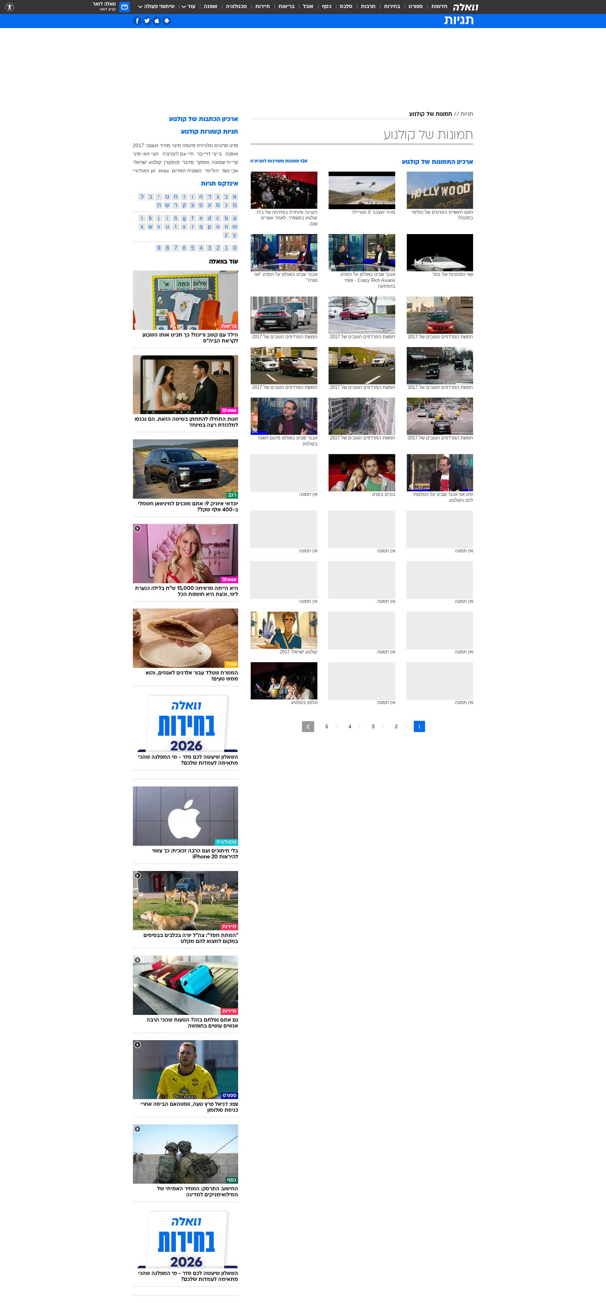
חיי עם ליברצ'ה (178, 154)
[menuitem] (435, 7)
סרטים (221, 145)
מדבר (188, 162)
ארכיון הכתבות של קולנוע (203, 119)
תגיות (466, 114)
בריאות (286, 6)
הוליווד (212, 170)
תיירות (262, 6)
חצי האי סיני (146, 154)
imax (164, 170)
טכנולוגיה (236, 6)
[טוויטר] (147, 20)
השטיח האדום (187, 170)
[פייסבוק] (137, 20)
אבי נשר (230, 170)
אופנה (210, 6)
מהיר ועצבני (158, 145)
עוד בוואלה (223, 262)
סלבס (346, 6)
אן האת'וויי (144, 170)
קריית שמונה (225, 162)
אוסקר (202, 162)
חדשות (439, 6)
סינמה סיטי (183, 145)
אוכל (308, 6)
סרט (233, 145)
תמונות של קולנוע (430, 114)
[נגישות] (9, 7)
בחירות (392, 6)
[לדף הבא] (308, 726)
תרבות (368, 6)
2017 (138, 145)
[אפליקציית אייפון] (157, 20)
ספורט (416, 6)
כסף (326, 6)
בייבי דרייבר (209, 154)
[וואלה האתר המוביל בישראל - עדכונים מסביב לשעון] (465, 7)
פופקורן (172, 162)
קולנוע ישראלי (147, 162)
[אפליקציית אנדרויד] (166, 20)
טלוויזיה (205, 145)
